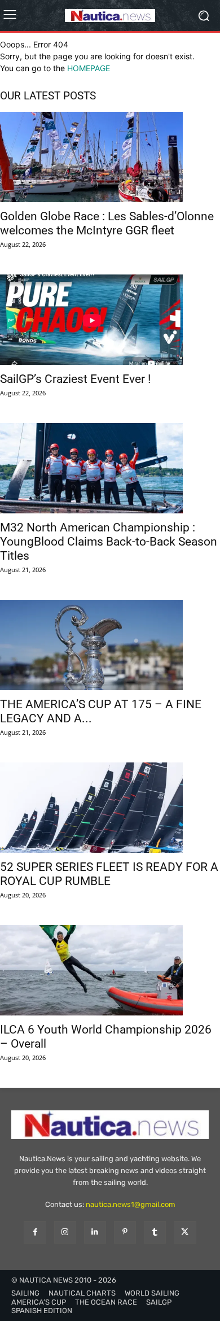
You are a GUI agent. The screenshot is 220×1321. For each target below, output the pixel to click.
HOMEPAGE (88, 68)
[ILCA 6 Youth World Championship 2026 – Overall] (110, 970)
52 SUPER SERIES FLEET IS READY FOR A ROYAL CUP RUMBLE (109, 874)
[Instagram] (65, 1232)
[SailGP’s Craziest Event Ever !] (110, 319)
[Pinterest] (125, 1232)
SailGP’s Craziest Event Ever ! (75, 379)
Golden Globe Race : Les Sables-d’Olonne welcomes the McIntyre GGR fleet (107, 223)
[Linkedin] (95, 1232)
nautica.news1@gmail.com (130, 1204)
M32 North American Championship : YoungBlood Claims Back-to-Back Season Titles (108, 542)
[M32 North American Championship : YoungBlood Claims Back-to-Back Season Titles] (110, 468)
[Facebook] (35, 1232)
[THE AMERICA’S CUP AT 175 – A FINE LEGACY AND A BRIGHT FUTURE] (110, 645)
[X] (185, 1232)
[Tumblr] (155, 1232)
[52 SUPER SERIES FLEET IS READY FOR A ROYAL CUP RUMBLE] (110, 807)
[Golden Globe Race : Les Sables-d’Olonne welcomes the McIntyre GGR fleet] (110, 157)
